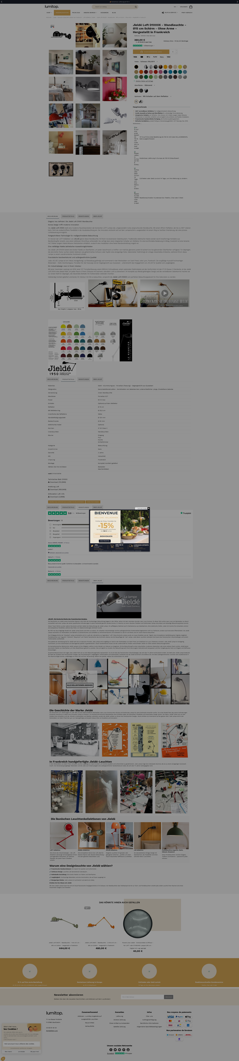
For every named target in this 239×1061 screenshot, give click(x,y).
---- (92, 539)
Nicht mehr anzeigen (142, 508)
